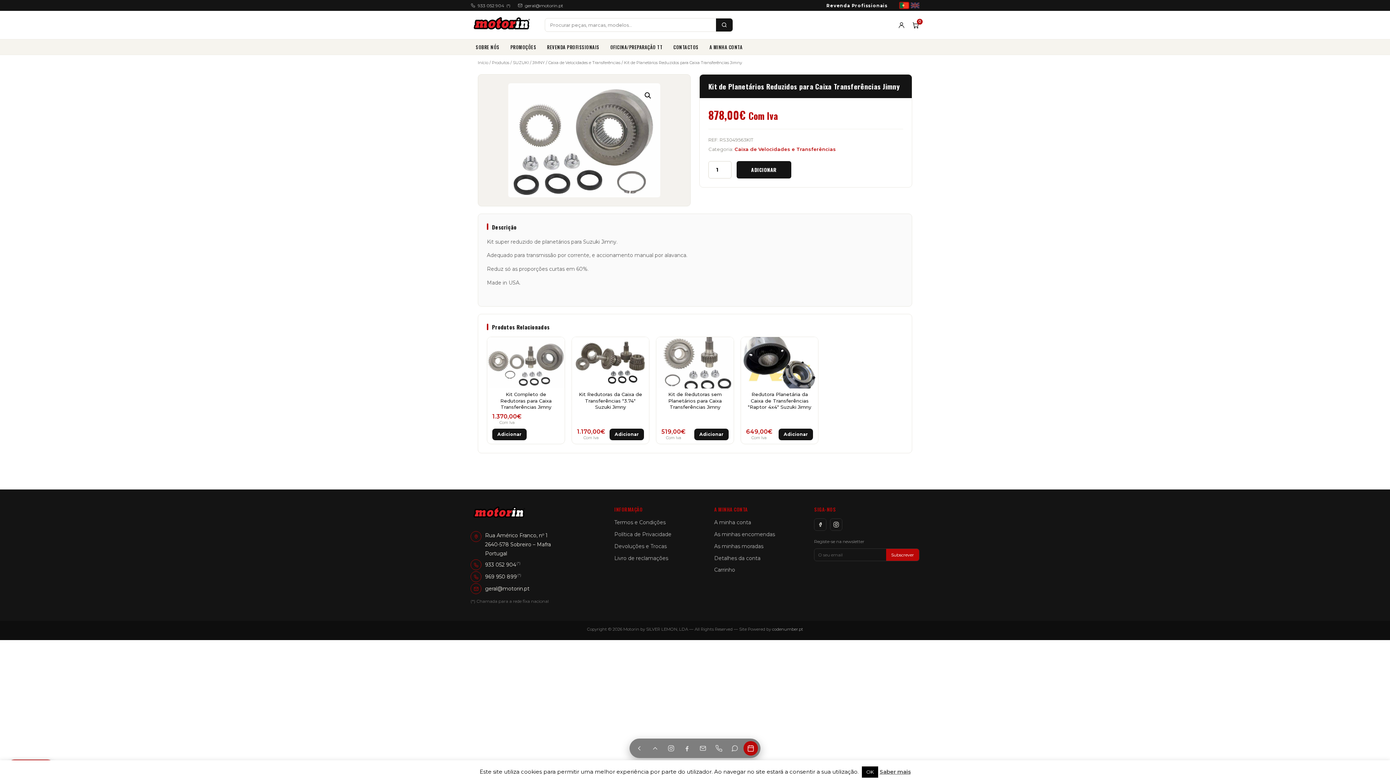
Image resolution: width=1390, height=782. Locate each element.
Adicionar (764, 169)
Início (483, 62)
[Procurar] (724, 24)
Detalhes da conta (737, 558)
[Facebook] (820, 524)
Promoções (523, 47)
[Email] (703, 748)
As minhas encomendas (744, 534)
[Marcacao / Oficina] (751, 748)
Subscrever (902, 555)
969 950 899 (501, 576)
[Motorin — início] (503, 25)
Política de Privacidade (642, 534)
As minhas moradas (738, 546)
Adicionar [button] (509, 434)
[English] (915, 5)
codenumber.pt (787, 629)
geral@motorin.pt (544, 5)
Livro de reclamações (641, 558)
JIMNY (538, 62)
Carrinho (724, 570)
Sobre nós (488, 47)
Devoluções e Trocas (640, 546)
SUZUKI (521, 62)
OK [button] (870, 772)
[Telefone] (719, 748)
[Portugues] (904, 5)
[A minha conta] (901, 25)
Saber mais (895, 771)
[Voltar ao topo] (655, 748)
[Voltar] (639, 748)
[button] (647, 95)
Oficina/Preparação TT (636, 47)
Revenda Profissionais (857, 5)
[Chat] (735, 748)
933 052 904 (494, 5)
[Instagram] (836, 524)
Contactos (686, 47)
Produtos (500, 62)
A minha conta (726, 47)
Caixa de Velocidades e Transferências (584, 62)
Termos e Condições (640, 522)
